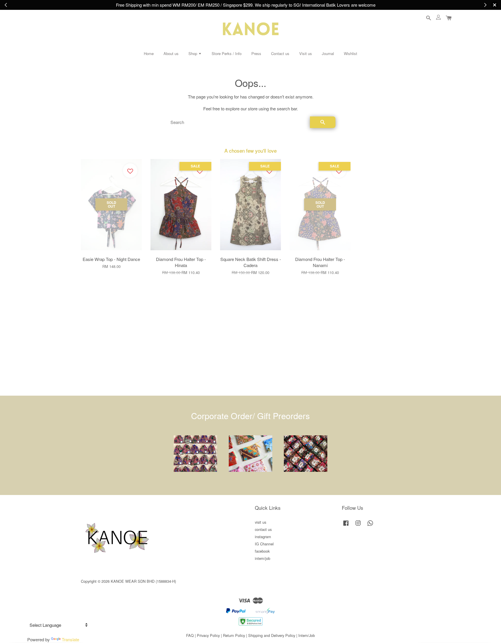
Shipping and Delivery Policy (271, 635)
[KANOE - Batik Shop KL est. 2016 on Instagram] (358, 525)
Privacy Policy (208, 635)
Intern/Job (306, 635)
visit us (260, 522)
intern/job (262, 558)
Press (256, 53)
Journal (328, 53)
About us (171, 53)
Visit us (305, 53)
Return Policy (234, 635)
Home (149, 53)
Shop (193, 53)
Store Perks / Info (227, 53)
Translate (70, 639)
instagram (263, 536)
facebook (262, 551)
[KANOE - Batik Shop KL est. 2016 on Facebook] (346, 525)
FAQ (190, 635)
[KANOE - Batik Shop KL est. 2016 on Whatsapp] (370, 525)
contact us (263, 529)
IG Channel (264, 544)
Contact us (280, 53)
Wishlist (350, 53)
